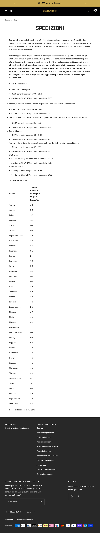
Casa (7, 20)
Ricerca (40, 428)
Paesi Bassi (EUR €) (13, 512)
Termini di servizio (44, 451)
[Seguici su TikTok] (78, 496)
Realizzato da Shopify (25, 519)
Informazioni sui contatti (47, 456)
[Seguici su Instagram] (71, 496)
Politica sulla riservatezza (47, 446)
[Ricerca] (11, 11)
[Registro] (41, 502)
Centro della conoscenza (47, 469)
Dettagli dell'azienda (45, 460)
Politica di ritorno (44, 437)
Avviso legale (42, 465)
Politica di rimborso (45, 442)
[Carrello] (94, 11)
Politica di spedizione (45, 433)
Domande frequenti (45, 474)
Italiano (29, 512)
